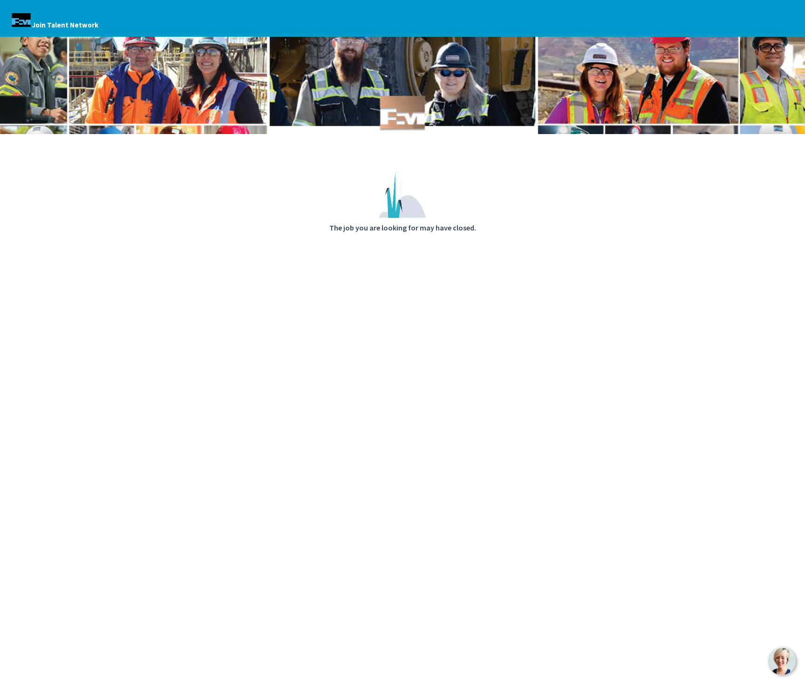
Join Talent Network (65, 24)
